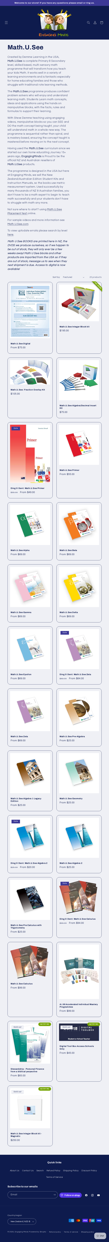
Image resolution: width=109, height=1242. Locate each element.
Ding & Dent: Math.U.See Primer (27, 488)
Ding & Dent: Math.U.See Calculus (78, 919)
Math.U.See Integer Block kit (74, 326)
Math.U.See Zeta (19, 736)
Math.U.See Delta (69, 612)
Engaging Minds (21, 1232)
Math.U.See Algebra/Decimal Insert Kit (78, 406)
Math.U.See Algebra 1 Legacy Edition (26, 799)
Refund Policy (53, 1171)
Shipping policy (87, 1232)
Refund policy (55, 1232)
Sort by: (56, 277)
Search (40, 1171)
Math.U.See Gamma (21, 612)
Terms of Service (54, 1177)
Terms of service (71, 1232)
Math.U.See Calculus (22, 983)
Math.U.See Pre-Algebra (72, 736)
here (11, 234)
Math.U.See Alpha (20, 550)
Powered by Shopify (37, 1232)
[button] (6, 22)
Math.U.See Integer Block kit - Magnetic (26, 1134)
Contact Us (27, 1171)
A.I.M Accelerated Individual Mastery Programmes (79, 1005)
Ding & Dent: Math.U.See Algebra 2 (29, 863)
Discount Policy (89, 1171)
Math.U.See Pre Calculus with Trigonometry (26, 926)
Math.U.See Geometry (71, 798)
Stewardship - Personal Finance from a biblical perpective (27, 1070)
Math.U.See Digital (20, 343)
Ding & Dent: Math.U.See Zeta (75, 674)
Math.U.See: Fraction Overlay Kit (28, 390)
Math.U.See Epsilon (21, 674)
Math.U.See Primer (69, 470)
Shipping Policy (70, 1171)
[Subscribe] (54, 1194)
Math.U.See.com (18, 224)
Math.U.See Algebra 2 (71, 863)
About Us (14, 1171)
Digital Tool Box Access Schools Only (77, 1047)
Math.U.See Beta (68, 550)
